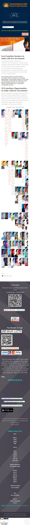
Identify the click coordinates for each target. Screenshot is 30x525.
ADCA (15, 457)
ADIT (15, 439)
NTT (15, 493)
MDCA (15, 478)
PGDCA (15, 470)
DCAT (15, 472)
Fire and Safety (15, 495)
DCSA (15, 447)
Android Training (15, 485)
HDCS (15, 437)
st (7, 102)
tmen (20, 104)
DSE (15, 443)
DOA (15, 434)
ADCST (15, 476)
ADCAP (15, 458)
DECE (15, 499)
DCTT (15, 474)
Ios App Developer (15, 466)
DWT (15, 451)
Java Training (15, 487)
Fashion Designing (15, 501)
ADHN (15, 441)
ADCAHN (15, 460)
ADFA (15, 480)
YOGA (15, 503)
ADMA (15, 455)
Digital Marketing (15, 464)
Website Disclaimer (15, 424)
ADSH (15, 453)
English (5, 27)
